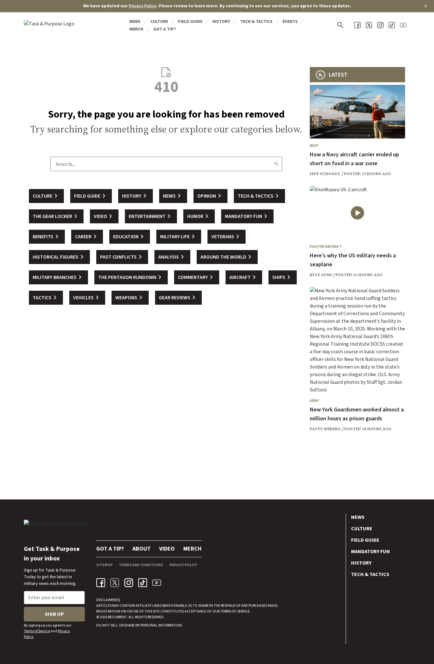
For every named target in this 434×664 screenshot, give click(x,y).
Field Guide (190, 21)
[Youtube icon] (156, 582)
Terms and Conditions (141, 565)
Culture (159, 21)
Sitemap (104, 565)
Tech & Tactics (256, 21)
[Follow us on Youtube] (403, 25)
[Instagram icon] (128, 582)
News (134, 21)
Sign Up (54, 614)
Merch (136, 29)
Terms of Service (37, 631)
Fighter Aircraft (326, 247)
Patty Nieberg (325, 428)
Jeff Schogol (325, 173)
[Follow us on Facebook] (357, 25)
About (141, 549)
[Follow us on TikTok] (392, 25)
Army (314, 401)
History (221, 21)
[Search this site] (340, 25)
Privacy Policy (142, 6)
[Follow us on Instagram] (380, 25)
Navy (314, 146)
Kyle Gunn (321, 274)
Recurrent (117, 617)
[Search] (276, 164)
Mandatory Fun (370, 551)
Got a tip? (164, 29)
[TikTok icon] (142, 582)
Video (167, 549)
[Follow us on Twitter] (369, 25)
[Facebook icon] (100, 582)
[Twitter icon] (114, 582)
